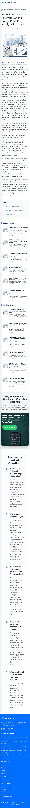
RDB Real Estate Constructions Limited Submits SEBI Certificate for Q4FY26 (18, 241)
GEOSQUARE (10, 2)
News (11, 8)
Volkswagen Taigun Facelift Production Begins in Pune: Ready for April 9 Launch (17, 365)
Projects (3, 770)
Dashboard (4, 789)
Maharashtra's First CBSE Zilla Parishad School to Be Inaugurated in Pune (18, 311)
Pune (6, 206)
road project (8, 210)
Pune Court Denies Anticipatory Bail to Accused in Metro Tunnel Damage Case (18, 325)
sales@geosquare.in (8, 796)
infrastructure (8, 215)
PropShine (3, 791)
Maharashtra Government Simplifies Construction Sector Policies (18, 254)
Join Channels (10, 427)
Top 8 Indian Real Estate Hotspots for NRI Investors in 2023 (17, 266)
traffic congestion (15, 206)
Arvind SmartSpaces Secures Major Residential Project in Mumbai (18, 279)
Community (4, 794)
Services (7, 8)
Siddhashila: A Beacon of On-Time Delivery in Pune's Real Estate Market (17, 378)
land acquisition (19, 210)
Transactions (4, 773)
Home (2, 8)
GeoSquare (9, 718)
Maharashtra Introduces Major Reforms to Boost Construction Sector (17, 292)
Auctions (3, 776)
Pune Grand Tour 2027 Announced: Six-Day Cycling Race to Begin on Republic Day (17, 338)
